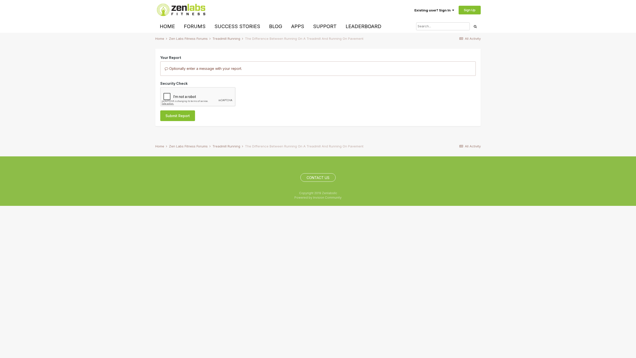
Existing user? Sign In (433, 10)
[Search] (475, 26)
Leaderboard (363, 26)
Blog (275, 26)
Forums (194, 26)
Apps (297, 26)
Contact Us (318, 178)
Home (167, 26)
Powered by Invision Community (318, 197)
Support (325, 26)
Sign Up (470, 10)
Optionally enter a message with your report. (205, 68)
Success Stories (237, 26)
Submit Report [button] (177, 116)
